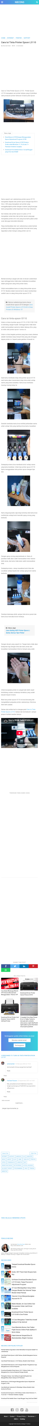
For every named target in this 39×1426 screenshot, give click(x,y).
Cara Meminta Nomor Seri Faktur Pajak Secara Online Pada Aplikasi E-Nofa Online (24, 1329)
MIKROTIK (4, 1171)
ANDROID (18, 1156)
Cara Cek (26, 1159)
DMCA (16, 1419)
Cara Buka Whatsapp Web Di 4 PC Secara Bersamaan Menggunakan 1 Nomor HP (9, 992)
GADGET (9, 1159)
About (5, 1416)
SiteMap (22, 1419)
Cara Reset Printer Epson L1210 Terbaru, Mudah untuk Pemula (18, 1361)
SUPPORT (11, 1156)
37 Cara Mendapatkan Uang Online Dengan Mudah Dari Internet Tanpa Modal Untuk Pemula (24, 1290)
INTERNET (4, 1156)
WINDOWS (29, 1156)
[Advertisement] (19, 22)
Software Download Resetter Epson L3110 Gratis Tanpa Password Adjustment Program (24, 1282)
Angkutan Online (7, 1165)
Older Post (33, 1153)
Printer (33, 1159)
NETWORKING (17, 1165)
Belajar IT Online (26, 1424)
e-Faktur (19, 1162)
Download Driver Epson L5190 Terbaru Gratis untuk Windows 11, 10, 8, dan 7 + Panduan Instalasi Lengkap (17, 144)
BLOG (14, 1159)
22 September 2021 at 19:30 (26, 1080)
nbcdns (19, 2)
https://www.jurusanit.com (32, 1402)
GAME (19, 1159)
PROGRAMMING (18, 1168)
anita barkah (11, 1064)
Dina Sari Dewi (21, 1244)
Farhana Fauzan (12, 1080)
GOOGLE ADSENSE (28, 1165)
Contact (12, 1416)
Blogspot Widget (7, 1168)
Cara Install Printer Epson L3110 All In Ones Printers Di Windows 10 (19, 307)
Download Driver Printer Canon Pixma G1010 (27, 994)
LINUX (26, 1168)
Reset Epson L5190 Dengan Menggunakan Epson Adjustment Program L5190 (18, 138)
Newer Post (5, 1153)
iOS (24, 1156)
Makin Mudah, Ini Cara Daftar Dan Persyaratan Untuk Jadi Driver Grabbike (23, 1306)
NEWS (3, 1159)
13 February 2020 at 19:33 (23, 1064)
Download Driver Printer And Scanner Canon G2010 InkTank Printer (10, 1019)
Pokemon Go (11, 1162)
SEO (25, 1162)
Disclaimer (31, 1416)
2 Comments (19, 45)
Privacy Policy (21, 1416)
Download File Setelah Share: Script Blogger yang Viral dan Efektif (19, 151)
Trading (32, 1168)
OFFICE (4, 1162)
